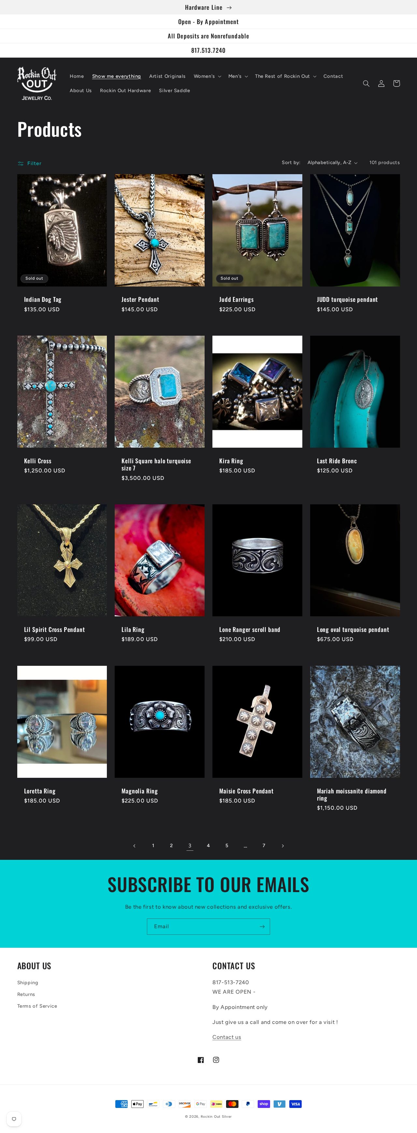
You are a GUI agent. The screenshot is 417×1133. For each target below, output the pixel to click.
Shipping (27, 983)
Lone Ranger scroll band (249, 629)
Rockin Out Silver (216, 1116)
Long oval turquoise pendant (353, 629)
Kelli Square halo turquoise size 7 (156, 464)
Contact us (226, 1037)
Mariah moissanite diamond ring (352, 794)
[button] (207, 76)
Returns (26, 994)
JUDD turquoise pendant (347, 299)
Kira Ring (231, 460)
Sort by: (291, 162)
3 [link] (190, 845)
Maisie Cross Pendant (246, 790)
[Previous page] (134, 845)
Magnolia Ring (140, 790)
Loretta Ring (40, 790)
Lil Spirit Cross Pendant (54, 629)
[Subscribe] (262, 926)
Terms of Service (37, 1006)
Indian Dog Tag (43, 299)
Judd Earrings (236, 299)
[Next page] (282, 845)
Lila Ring (133, 629)
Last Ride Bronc (337, 460)
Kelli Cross (37, 460)
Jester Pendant (140, 299)
